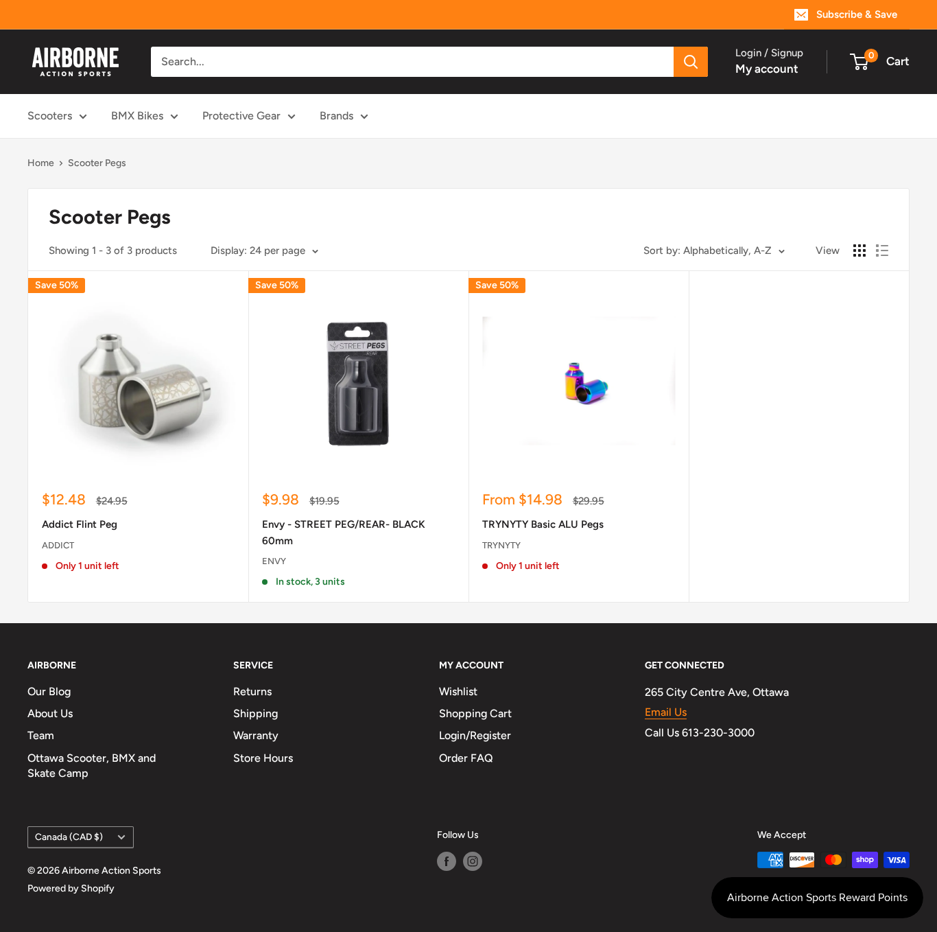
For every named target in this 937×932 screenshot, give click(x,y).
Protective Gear (241, 115)
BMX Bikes (137, 115)
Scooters (49, 115)
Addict (58, 545)
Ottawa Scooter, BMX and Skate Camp (91, 766)
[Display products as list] (882, 250)
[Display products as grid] (859, 250)
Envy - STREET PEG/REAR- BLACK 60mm (343, 532)
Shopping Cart (475, 713)
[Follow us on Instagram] (472, 861)
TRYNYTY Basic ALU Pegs (543, 524)
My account (766, 68)
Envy (274, 561)
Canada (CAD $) (69, 836)
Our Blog (49, 691)
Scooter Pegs (97, 163)
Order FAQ (466, 758)
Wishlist (458, 691)
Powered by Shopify (71, 888)
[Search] (691, 62)
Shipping (255, 713)
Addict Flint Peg (79, 524)
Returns (252, 691)
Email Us (666, 712)
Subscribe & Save (856, 14)
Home (40, 163)
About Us (50, 713)
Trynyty (501, 545)
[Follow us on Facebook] (446, 861)
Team (40, 735)
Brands (336, 115)
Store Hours (263, 758)
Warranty (255, 735)
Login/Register (475, 735)
